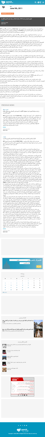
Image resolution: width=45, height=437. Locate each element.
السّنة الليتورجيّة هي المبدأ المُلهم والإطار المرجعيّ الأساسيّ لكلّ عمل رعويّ (17, 329)
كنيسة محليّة (5, 109)
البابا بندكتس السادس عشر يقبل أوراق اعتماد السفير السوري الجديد (19, 138)
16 (22, 285)
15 (16, 285)
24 (28, 287)
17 (28, 285)
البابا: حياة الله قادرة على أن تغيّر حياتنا (13, 350)
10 (28, 283)
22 (16, 287)
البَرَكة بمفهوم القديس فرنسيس (12, 368)
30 (22, 289)
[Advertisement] (22, 247)
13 (5, 285)
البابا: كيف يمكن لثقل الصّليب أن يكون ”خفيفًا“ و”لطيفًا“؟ (16, 362)
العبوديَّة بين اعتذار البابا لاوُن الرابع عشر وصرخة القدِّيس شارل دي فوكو (19, 344)
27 (5, 289)
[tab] (16, 379)
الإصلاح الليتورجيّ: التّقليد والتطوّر (12, 356)
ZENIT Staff (3, 23)
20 (5, 287)
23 (22, 287)
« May (3, 292)
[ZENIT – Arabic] (12, 2)
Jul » (6, 292)
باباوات (4, 136)
